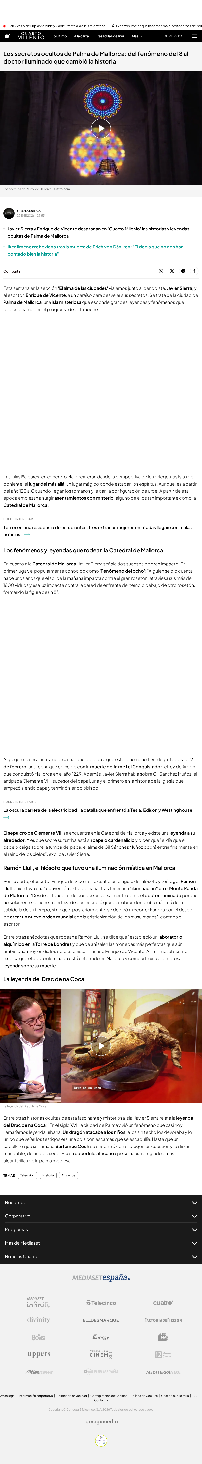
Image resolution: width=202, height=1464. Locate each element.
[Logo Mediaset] (101, 1280)
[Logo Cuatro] (163, 1303)
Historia (48, 1175)
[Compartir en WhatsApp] (161, 271)
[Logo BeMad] (163, 1337)
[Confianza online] (101, 1445)
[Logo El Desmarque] (101, 1320)
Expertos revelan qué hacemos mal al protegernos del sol (159, 26)
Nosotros (15, 1202)
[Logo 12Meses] (163, 1354)
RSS (195, 1396)
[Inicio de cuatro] (7, 36)
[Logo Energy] (101, 1337)
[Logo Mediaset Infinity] (38, 1303)
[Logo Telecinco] (101, 1303)
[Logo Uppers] (38, 1354)
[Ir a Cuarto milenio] (31, 36)
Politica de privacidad (71, 1396)
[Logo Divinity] (38, 1320)
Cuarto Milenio (29, 210)
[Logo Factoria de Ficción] (163, 1320)
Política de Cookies (144, 1396)
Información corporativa (36, 1396)
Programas (16, 1229)
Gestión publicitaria (175, 1396)
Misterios (68, 1175)
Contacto (101, 1400)
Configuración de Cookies (108, 1396)
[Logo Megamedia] (103, 1421)
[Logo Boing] (38, 1337)
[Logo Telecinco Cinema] (101, 1354)
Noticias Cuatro (21, 1256)
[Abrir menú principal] (194, 36)
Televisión (27, 1175)
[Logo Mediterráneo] (163, 1372)
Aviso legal (7, 1396)
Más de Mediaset (22, 1243)
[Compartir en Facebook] (194, 271)
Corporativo (18, 1215)
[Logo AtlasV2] (38, 1372)
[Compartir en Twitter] (172, 271)
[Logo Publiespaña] (101, 1372)
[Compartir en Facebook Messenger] (183, 271)
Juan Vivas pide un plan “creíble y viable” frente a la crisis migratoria (56, 26)
